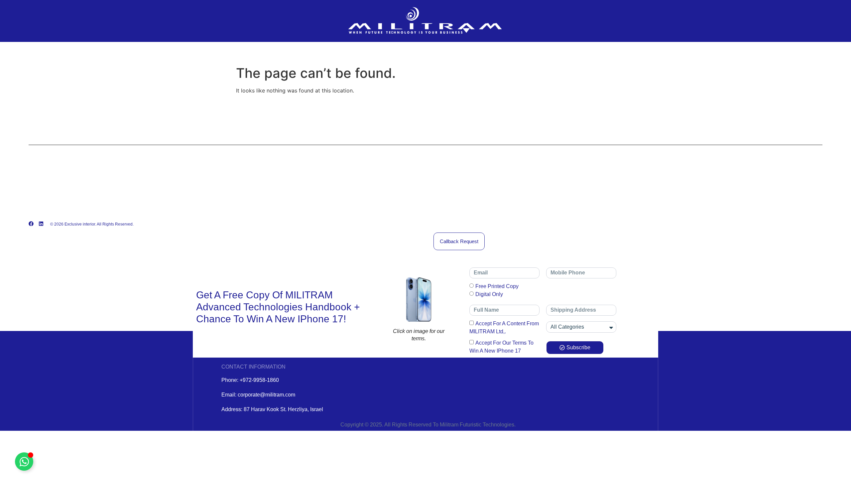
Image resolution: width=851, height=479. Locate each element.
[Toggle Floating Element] (24, 461)
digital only (489, 294)
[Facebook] (31, 223)
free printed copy (497, 286)
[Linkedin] (41, 223)
